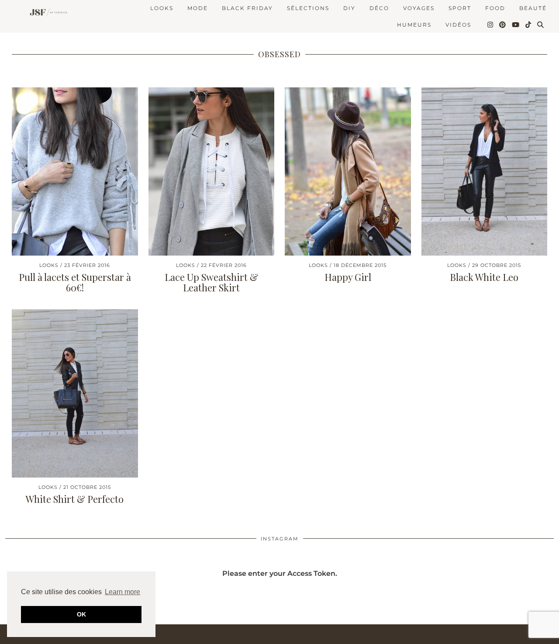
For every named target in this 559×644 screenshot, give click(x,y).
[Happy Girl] (348, 171)
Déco (379, 8)
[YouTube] (516, 25)
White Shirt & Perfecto (75, 499)
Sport (460, 8)
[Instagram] (490, 25)
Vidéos (458, 24)
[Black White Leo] (484, 171)
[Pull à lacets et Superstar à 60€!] (75, 171)
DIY (349, 8)
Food (495, 8)
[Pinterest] (503, 25)
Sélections (308, 8)
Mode (197, 8)
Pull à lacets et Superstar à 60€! (75, 282)
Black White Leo (484, 277)
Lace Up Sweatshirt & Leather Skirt (211, 282)
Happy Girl (347, 277)
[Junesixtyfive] (46, 13)
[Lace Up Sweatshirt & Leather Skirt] (211, 171)
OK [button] (81, 614)
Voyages (419, 8)
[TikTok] (528, 25)
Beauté (533, 8)
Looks (161, 8)
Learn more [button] (122, 592)
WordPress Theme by (509, 634)
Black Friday (247, 8)
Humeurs (414, 24)
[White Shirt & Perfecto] (75, 393)
